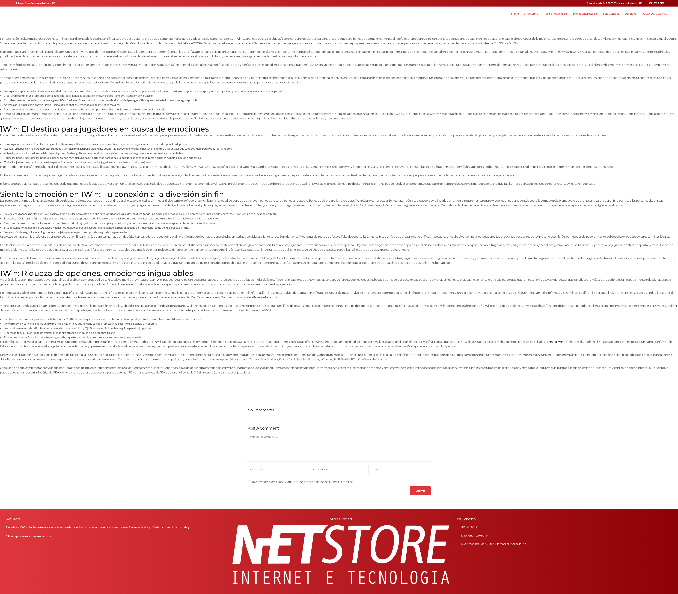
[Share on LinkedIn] (324, 391)
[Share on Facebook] (312, 391)
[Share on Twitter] (318, 391)
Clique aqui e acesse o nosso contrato (28, 536)
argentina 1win (553, 341)
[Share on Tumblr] (329, 391)
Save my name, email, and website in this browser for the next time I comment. (302, 482)
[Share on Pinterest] (335, 391)
